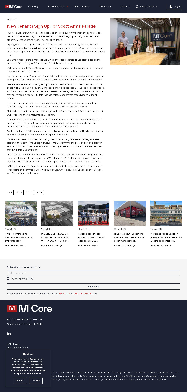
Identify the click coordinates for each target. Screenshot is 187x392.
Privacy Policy (64, 293)
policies (37, 373)
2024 (29, 192)
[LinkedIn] (9, 333)
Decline (36, 380)
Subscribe (93, 286)
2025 (19, 192)
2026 (9, 192)
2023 (39, 192)
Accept (20, 380)
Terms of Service (83, 293)
